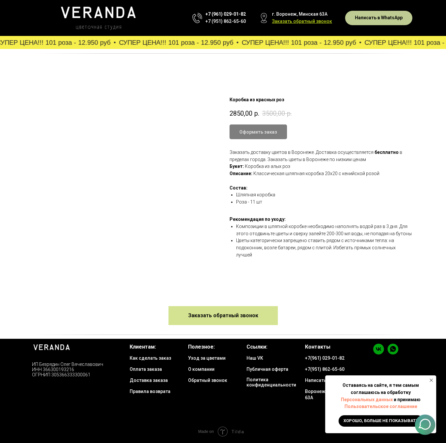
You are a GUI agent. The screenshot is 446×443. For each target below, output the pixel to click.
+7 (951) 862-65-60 (225, 21)
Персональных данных (367, 399)
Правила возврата (150, 391)
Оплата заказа (146, 369)
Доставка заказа (149, 380)
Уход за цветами (207, 358)
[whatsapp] (393, 352)
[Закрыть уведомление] (431, 380)
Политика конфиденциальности (271, 382)
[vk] (378, 352)
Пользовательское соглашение (380, 406)
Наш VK (255, 358)
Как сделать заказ (150, 358)
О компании (201, 369)
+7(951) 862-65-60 (324, 369)
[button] (302, 21)
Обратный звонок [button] (207, 380)
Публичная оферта (267, 369)
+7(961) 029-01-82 (324, 358)
